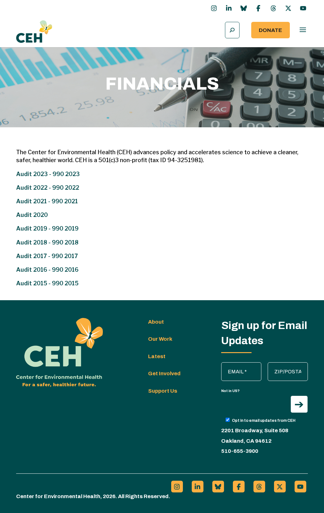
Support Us (162, 391)
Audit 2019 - (34, 228)
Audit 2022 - (34, 187)
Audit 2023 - (33, 174)
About (156, 322)
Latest (156, 356)
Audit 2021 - (34, 201)
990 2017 (65, 256)
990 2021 (65, 201)
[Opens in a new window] (214, 8)
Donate (270, 30)
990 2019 (65, 228)
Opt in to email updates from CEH (264, 420)
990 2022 (65, 187)
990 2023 (66, 174)
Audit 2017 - (34, 256)
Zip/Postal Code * (288, 365)
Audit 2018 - (34, 242)
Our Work (160, 339)
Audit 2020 (32, 215)
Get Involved (164, 373)
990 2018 (65, 242)
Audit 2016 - (34, 269)
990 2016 (65, 269)
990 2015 (65, 283)
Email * (232, 365)
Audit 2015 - (34, 283)
